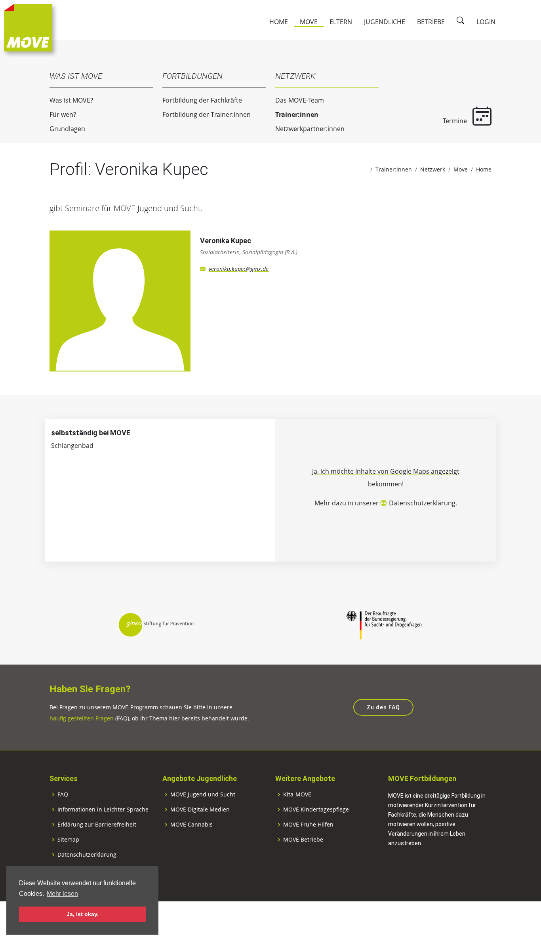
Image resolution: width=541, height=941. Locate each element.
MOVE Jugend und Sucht (202, 794)
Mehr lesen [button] (62, 893)
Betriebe (431, 21)
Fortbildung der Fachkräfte (202, 100)
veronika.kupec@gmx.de (239, 268)
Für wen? (63, 114)
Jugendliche (384, 21)
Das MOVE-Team (299, 100)
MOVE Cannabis (191, 824)
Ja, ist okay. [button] (83, 914)
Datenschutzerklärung (422, 503)
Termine (456, 120)
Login (485, 21)
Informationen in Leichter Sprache (103, 809)
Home (278, 21)
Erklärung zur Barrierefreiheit (96, 824)
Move (309, 21)
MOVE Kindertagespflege (316, 809)
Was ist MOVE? (71, 100)
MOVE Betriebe (303, 839)
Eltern (341, 21)
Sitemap (68, 839)
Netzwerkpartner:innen (310, 128)
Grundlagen (67, 128)
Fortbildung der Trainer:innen (206, 114)
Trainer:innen (296, 114)
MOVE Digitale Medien (200, 809)
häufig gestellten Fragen (82, 718)
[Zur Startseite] (28, 27)
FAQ (62, 794)
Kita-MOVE (297, 794)
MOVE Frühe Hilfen (308, 824)
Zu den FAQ (383, 707)
